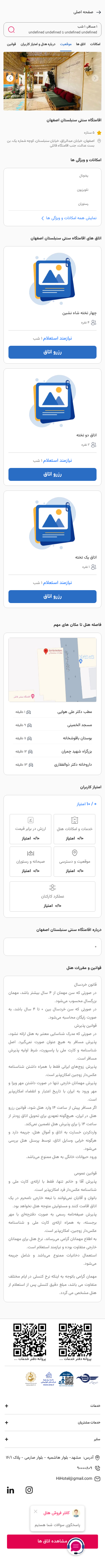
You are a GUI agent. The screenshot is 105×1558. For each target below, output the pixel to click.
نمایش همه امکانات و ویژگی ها (71, 218)
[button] (9, 78)
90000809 (84, 1468)
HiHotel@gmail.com (74, 1479)
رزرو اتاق (52, 352)
